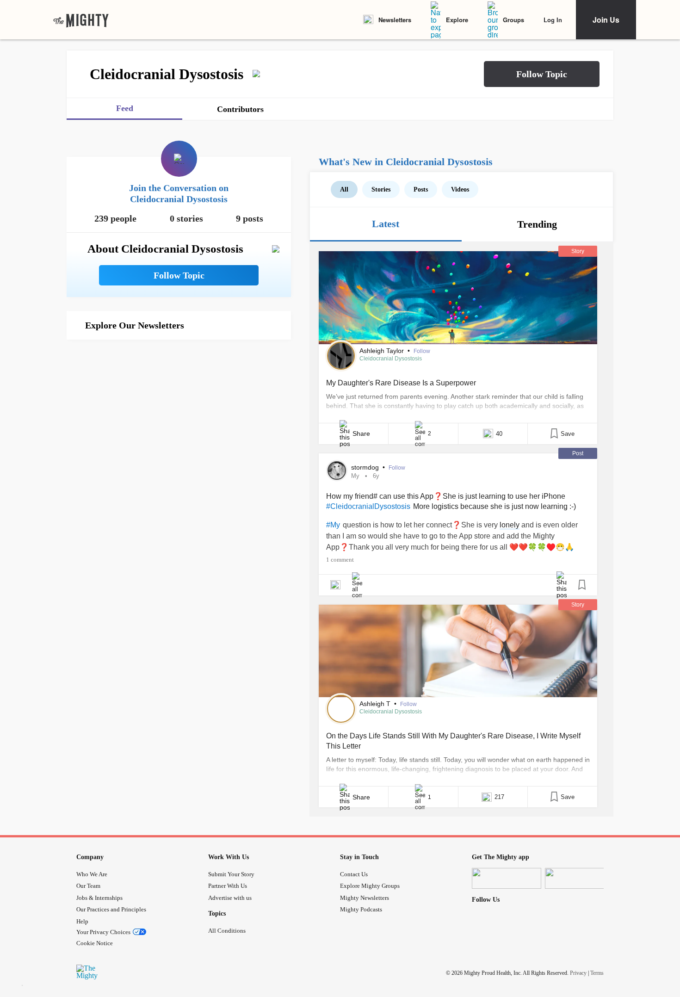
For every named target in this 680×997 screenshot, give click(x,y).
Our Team (88, 885)
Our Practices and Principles (111, 909)
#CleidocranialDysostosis (368, 506)
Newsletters (394, 19)
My (355, 475)
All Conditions (227, 930)
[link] (81, 20)
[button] (542, 74)
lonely (509, 525)
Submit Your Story (231, 874)
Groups (513, 19)
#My (333, 525)
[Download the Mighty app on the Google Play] (579, 878)
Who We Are (91, 874)
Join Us (606, 19)
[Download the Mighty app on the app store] (506, 878)
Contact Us (354, 874)
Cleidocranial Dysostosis (390, 358)
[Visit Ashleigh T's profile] (341, 709)
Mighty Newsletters (364, 897)
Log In (553, 19)
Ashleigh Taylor (382, 350)
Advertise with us (230, 897)
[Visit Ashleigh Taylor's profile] (341, 356)
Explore (457, 19)
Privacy (578, 973)
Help (82, 921)
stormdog (366, 467)
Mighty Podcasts (361, 909)
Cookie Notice (94, 943)
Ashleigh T (375, 703)
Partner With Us (227, 885)
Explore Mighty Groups (370, 885)
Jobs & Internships (99, 897)
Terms (597, 973)
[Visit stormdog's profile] (337, 470)
